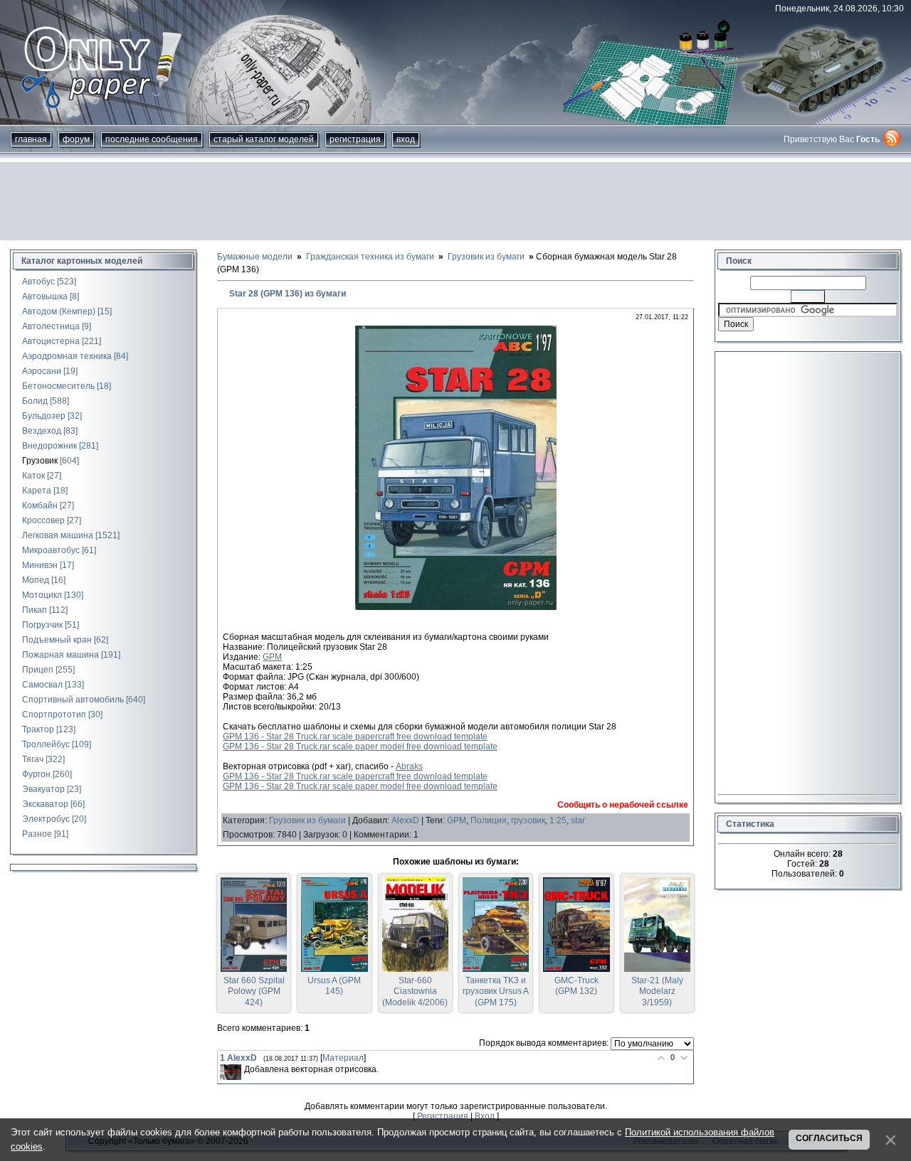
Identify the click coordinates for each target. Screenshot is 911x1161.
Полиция (488, 820)
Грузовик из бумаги (307, 820)
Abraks (409, 766)
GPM (272, 657)
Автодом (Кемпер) (58, 311)
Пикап (34, 610)
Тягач (32, 759)
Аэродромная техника (67, 356)
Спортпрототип (54, 714)
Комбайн (40, 505)
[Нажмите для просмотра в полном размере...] (456, 607)
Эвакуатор (43, 789)
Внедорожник (49, 446)
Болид (35, 401)
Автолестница (51, 326)
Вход (405, 139)
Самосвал (42, 685)
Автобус (38, 282)
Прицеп (37, 670)
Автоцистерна (51, 341)
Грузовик (40, 461)
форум (76, 139)
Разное (37, 834)
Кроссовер (43, 520)
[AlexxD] (230, 1072)
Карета (36, 491)
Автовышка (45, 296)
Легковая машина (57, 535)
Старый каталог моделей (264, 139)
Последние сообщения (151, 139)
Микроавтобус (51, 550)
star (578, 820)
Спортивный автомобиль (73, 700)
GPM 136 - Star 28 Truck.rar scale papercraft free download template (355, 737)
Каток (33, 476)
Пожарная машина (60, 655)
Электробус (46, 819)
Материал (343, 1058)
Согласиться (829, 1138)
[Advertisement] (455, 201)
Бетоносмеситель (58, 386)
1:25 (558, 820)
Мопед (35, 580)
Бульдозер (43, 416)
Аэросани (41, 371)
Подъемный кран (57, 640)
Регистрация (355, 139)
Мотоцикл (42, 595)
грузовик (528, 820)
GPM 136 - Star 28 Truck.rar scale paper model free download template (360, 746)
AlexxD (405, 820)
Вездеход (41, 431)
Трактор (38, 729)
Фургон (36, 774)
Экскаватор (45, 804)
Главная (31, 139)
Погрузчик (42, 625)
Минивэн (40, 565)
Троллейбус (46, 744)
